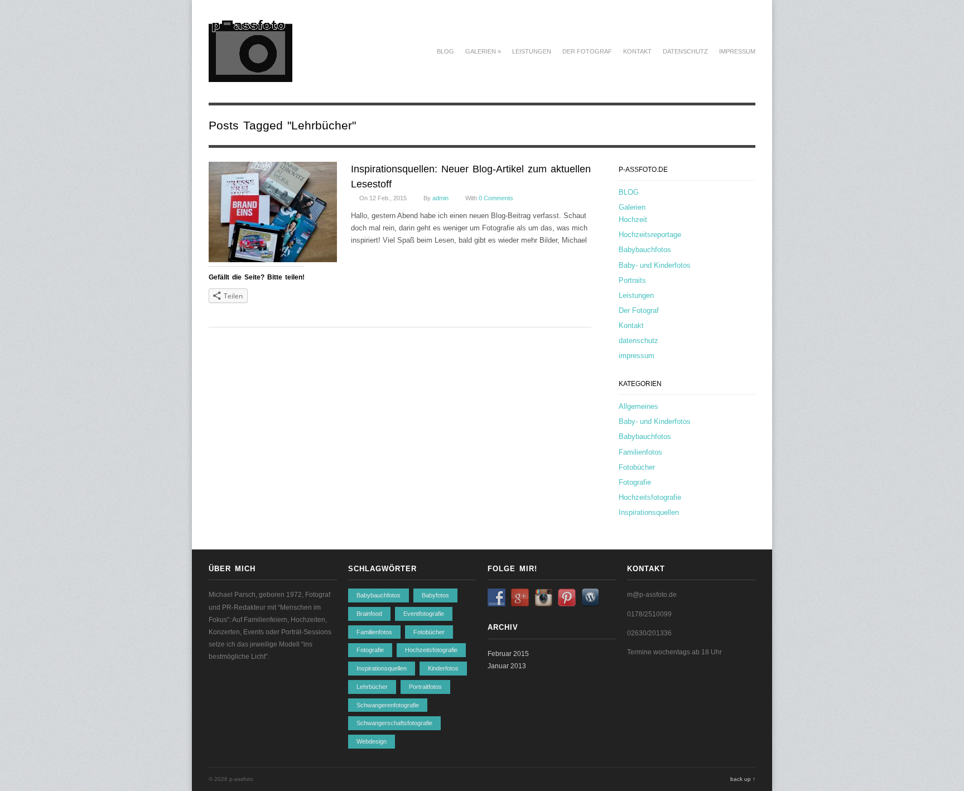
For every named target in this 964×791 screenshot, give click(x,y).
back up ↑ (742, 779)
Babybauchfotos (645, 249)
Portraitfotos (425, 686)
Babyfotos (435, 595)
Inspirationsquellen (649, 512)
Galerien (483, 51)
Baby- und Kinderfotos (655, 265)
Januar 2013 (507, 666)
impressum (737, 51)
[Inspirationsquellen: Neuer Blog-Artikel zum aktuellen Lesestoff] (273, 214)
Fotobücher (637, 467)
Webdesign (371, 741)
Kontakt (637, 51)
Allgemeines (638, 406)
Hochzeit (633, 219)
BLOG (445, 51)
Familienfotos (640, 452)
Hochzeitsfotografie (650, 497)
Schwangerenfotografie (387, 705)
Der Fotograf (587, 51)
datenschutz (685, 51)
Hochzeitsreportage (650, 234)
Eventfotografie (423, 613)
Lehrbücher (372, 686)
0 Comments (496, 198)
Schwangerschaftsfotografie (394, 723)
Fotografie (635, 482)
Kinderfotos (443, 668)
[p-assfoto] (250, 76)
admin (440, 198)
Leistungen (531, 51)
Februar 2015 (508, 654)
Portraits (632, 280)
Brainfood (369, 613)
